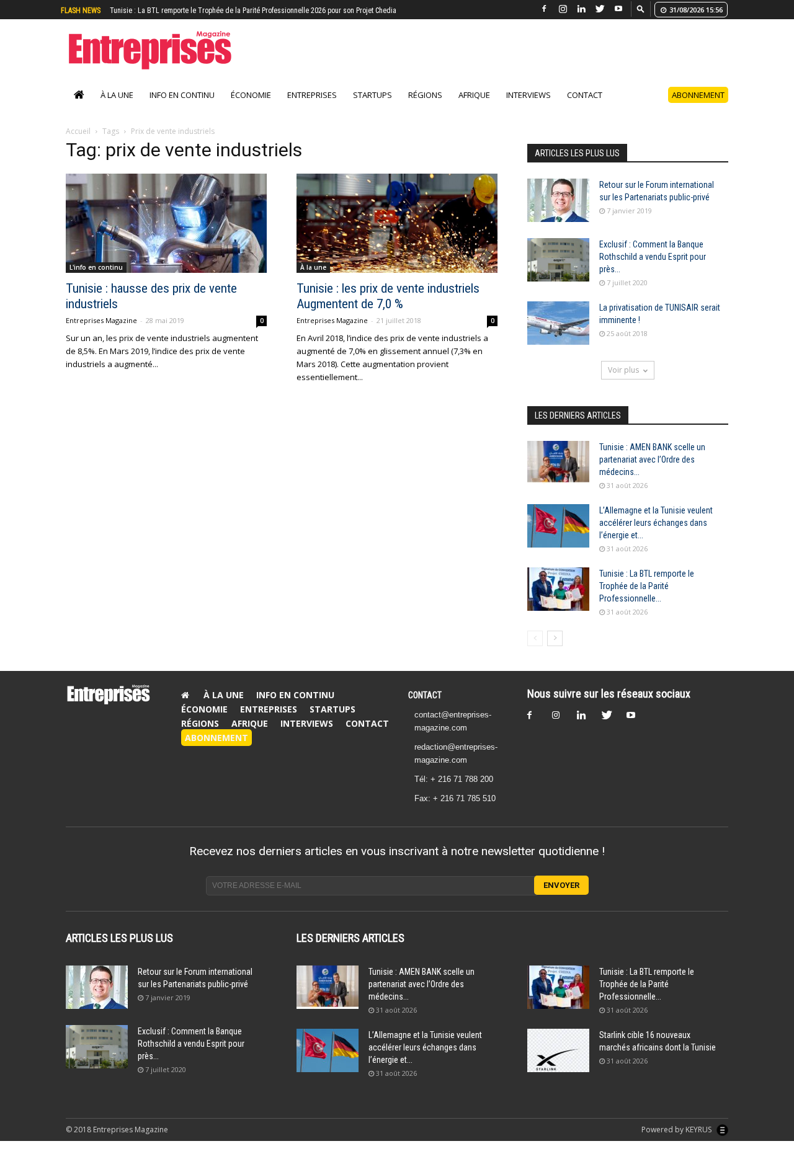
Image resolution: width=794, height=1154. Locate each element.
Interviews (528, 94)
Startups (372, 94)
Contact (584, 94)
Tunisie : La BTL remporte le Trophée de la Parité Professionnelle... (646, 586)
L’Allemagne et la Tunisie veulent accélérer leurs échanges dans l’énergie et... (656, 522)
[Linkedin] (581, 9)
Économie (251, 94)
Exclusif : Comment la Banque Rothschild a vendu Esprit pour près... (652, 256)
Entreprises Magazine (101, 320)
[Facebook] (544, 9)
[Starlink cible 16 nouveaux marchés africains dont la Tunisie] (558, 1050)
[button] (640, 8)
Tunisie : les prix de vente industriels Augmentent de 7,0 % (388, 296)
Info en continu (182, 94)
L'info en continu (96, 267)
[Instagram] (562, 9)
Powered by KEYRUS (677, 1129)
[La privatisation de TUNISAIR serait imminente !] (558, 323)
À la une (116, 94)
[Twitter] (600, 9)
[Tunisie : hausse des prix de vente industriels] (166, 223)
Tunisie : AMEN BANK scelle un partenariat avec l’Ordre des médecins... (652, 459)
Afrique (474, 94)
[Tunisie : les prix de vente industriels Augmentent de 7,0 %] (397, 223)
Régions (425, 94)
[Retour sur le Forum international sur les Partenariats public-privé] (558, 200)
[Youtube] (618, 9)
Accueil (78, 131)
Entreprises (312, 94)
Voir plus (623, 370)
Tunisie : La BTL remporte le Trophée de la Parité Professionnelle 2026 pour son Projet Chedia (253, 10)
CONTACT (425, 695)
